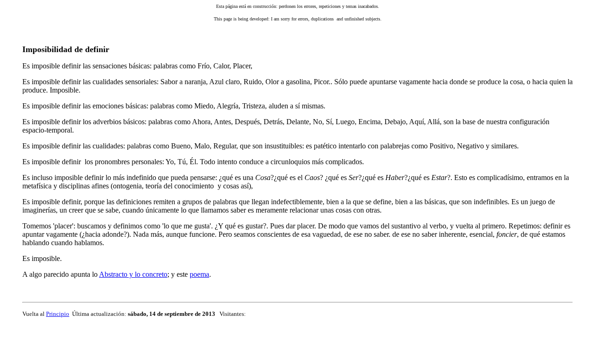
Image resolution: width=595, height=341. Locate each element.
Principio (57, 313)
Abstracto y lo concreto (133, 274)
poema (199, 274)
